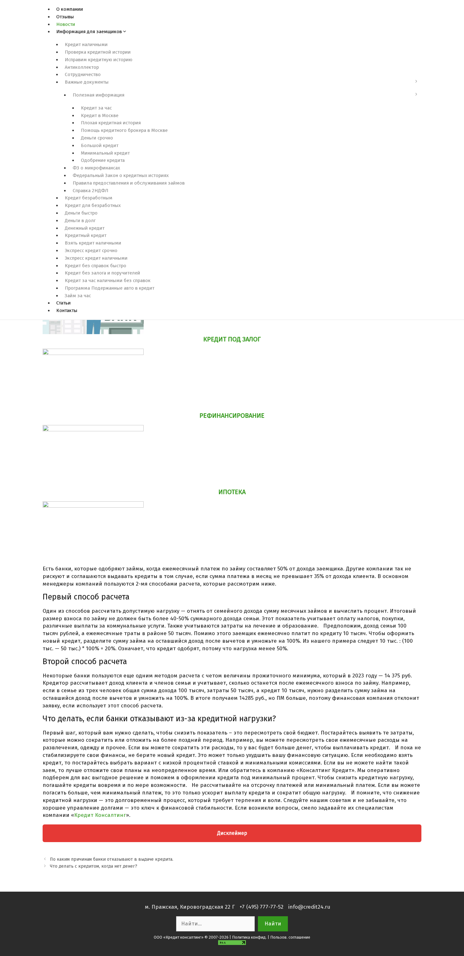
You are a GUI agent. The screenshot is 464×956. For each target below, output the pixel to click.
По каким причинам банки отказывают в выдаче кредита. (111, 859)
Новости (65, 24)
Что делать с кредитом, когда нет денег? (93, 866)
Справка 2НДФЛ (90, 190)
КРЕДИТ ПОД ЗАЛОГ (232, 339)
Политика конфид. (249, 937)
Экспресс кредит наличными (96, 258)
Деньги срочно (97, 138)
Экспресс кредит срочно (91, 250)
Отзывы (65, 17)
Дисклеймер (232, 833)
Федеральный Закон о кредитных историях (121, 175)
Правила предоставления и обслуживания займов (129, 183)
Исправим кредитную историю (98, 59)
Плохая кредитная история (111, 123)
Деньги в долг (80, 220)
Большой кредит (99, 145)
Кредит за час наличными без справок (108, 280)
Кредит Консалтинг (100, 815)
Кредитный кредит (85, 235)
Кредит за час (96, 108)
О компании (69, 9)
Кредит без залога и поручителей (102, 273)
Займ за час (78, 295)
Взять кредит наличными (93, 243)
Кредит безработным (88, 198)
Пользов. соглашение (290, 937)
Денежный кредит (84, 228)
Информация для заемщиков (89, 31)
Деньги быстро (81, 213)
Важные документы (87, 82)
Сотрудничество (83, 74)
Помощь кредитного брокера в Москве (124, 130)
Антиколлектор (82, 67)
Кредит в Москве (99, 115)
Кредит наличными (86, 44)
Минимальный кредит (105, 153)
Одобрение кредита (103, 160)
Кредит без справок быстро (95, 266)
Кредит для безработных (93, 205)
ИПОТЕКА (232, 492)
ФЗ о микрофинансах (96, 168)
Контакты (66, 310)
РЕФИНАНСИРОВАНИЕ (232, 415)
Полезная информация (98, 95)
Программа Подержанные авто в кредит (109, 288)
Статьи (63, 303)
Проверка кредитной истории (98, 52)
